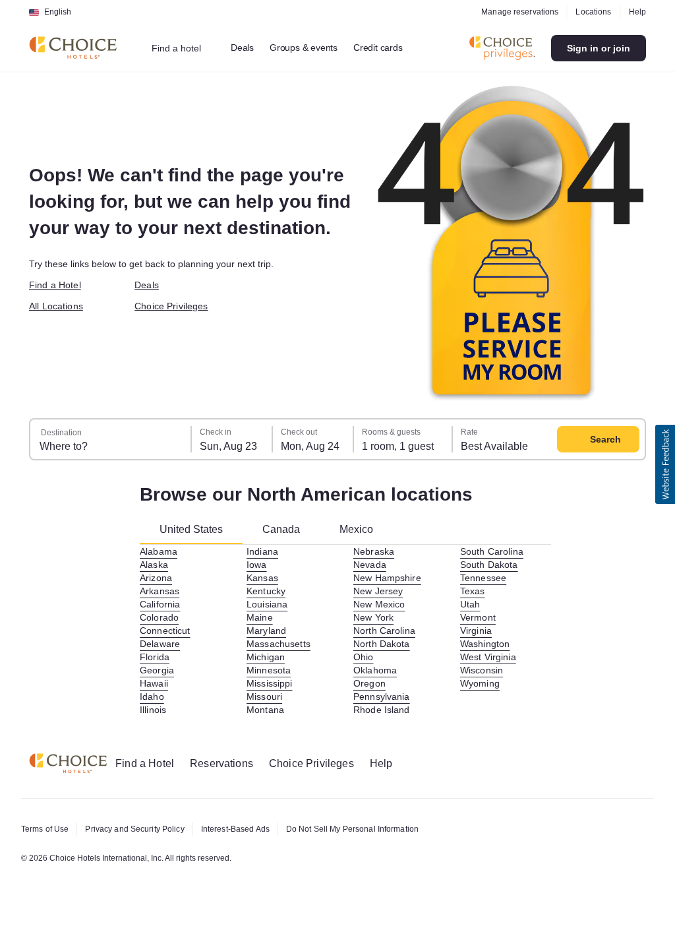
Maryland (268, 630)
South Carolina (494, 551)
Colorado (160, 617)
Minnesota (270, 670)
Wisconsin (483, 670)
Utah (471, 604)
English (57, 11)
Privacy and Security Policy (141, 829)
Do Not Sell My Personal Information (376, 829)
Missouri (266, 696)
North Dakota (384, 643)
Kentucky (268, 591)
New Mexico (380, 604)
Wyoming (480, 683)
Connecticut (168, 630)
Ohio (363, 657)
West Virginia (490, 657)
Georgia (157, 670)
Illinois (154, 709)
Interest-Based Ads (250, 829)
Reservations (229, 763)
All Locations (58, 306)
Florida (156, 657)
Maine (260, 617)
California (162, 604)
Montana (267, 709)
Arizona (157, 577)
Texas (472, 591)
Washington (486, 643)
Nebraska (374, 551)
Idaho (152, 696)
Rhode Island (383, 709)
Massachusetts (280, 643)
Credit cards (392, 47)
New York (374, 617)
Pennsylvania (383, 696)
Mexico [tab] (365, 529)
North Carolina (387, 630)
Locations (591, 11)
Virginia (477, 630)
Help (637, 11)
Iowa (257, 564)
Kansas (263, 577)
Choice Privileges (174, 306)
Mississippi (272, 683)
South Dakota (491, 564)
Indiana (264, 551)
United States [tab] (194, 529)
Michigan (267, 657)
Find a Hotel (57, 285)
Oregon (369, 683)
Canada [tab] (288, 529)
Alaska (154, 564)
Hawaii (155, 683)
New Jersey (379, 591)
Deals (248, 47)
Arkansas (160, 591)
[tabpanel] (345, 630)
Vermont (479, 617)
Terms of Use (47, 829)
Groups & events (312, 47)
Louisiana (268, 604)
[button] (665, 464)
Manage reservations (515, 11)
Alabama (159, 551)
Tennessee (483, 577)
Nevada (370, 564)
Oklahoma (376, 670)
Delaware (161, 643)
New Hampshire (389, 577)
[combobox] (185, 48)
